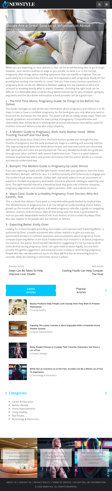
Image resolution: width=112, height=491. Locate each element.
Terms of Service (61, 482)
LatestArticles (31, 290)
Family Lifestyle (39, 353)
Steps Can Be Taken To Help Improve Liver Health (26, 270)
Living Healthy (39, 310)
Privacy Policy (42, 482)
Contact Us (25, 482)
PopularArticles (81, 290)
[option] (18, 458)
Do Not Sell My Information (90, 482)
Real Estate (18, 415)
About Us (11, 482)
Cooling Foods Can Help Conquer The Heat (82, 270)
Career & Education (22, 401)
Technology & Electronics (44, 375)
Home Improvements (42, 332)
